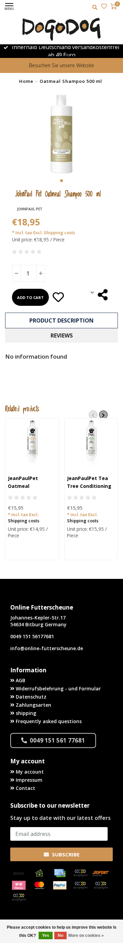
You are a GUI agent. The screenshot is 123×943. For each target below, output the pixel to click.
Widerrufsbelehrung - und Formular (57, 688)
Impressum (28, 780)
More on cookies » (86, 935)
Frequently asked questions (48, 721)
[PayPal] (59, 885)
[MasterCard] (39, 885)
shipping (25, 713)
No (60, 935)
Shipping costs (23, 521)
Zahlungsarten (32, 705)
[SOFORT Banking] (100, 873)
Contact (24, 788)
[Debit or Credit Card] (80, 873)
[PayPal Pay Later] (100, 885)
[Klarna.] (18, 885)
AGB (19, 680)
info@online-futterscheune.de (46, 648)
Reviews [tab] (62, 335)
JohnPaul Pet (29, 209)
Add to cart (30, 297)
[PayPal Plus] (18, 897)
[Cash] (39, 873)
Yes (45, 935)
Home (26, 81)
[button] (61, 180)
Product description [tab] (61, 320)
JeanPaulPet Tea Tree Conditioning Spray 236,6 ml (89, 486)
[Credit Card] (59, 873)
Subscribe (65, 854)
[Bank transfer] (18, 873)
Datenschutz (30, 696)
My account (29, 771)
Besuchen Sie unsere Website (61, 65)
